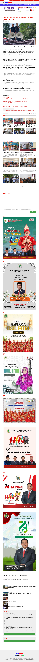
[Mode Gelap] (34, 2)
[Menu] (3, 2)
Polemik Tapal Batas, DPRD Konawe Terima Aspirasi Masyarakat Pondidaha (15, 106)
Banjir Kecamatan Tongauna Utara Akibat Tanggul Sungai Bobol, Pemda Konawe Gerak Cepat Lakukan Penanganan (20, 624)
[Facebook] (16, 655)
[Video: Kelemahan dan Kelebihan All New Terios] (5, 607)
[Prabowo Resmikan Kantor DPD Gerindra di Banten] (5, 603)
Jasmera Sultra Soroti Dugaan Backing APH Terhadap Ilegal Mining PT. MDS (15, 110)
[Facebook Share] (27, 113)
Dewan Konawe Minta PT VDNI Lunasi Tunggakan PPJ (11, 102)
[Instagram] (21, 655)
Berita (4, 16)
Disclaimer (20, 658)
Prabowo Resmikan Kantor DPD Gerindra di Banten (16, 602)
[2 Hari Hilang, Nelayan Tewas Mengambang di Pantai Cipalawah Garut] (5, 594)
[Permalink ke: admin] (3, 21)
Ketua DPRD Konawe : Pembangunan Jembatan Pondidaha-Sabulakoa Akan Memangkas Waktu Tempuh (18, 104)
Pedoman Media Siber (26, 658)
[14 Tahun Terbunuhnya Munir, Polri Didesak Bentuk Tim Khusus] (5, 598)
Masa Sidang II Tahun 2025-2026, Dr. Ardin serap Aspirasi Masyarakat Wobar (15, 101)
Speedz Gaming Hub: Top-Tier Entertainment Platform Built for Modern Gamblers (15, 578)
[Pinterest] (19, 655)
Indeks (7, 658)
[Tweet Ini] (29, 113)
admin (6, 20)
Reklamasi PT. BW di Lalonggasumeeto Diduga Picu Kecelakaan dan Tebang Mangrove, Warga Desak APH (22, 587)
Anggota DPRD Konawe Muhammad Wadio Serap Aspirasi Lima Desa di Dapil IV (15, 98)
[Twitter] (18, 655)
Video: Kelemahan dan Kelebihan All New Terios (15, 606)
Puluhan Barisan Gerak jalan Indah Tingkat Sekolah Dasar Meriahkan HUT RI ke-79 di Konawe (19, 631)
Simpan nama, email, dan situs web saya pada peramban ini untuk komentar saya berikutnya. (18, 209)
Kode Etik (10, 658)
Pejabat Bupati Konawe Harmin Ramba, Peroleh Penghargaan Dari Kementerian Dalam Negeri (19, 618)
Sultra (33, 110)
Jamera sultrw (11, 108)
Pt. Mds (29, 110)
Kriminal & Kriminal (8, 16)
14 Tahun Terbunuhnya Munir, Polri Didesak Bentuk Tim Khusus (18, 597)
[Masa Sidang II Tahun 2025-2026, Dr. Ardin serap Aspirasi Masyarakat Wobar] (31, 121)
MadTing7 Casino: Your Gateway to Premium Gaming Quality (12, 580)
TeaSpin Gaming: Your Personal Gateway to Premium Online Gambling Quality (15, 576)
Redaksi (32, 658)
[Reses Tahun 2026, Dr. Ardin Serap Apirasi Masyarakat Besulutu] (19, 121)
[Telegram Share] (33, 113)
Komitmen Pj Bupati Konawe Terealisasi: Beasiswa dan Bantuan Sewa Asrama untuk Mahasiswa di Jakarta (19, 628)
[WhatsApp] (23, 655)
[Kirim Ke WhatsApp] (35, 113)
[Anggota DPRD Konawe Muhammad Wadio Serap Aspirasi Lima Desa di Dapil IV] (8, 121)
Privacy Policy (15, 658)
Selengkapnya (19, 640)
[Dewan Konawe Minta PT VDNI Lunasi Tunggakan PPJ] (8, 131)
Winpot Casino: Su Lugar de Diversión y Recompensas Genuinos (13, 575)
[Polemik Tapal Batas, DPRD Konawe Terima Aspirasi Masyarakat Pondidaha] (31, 131)
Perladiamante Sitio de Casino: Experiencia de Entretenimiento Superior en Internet (15, 579)
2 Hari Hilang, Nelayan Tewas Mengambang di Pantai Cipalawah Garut (19, 593)
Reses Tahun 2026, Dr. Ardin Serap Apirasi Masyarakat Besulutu (18, 125)
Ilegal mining (5, 108)
